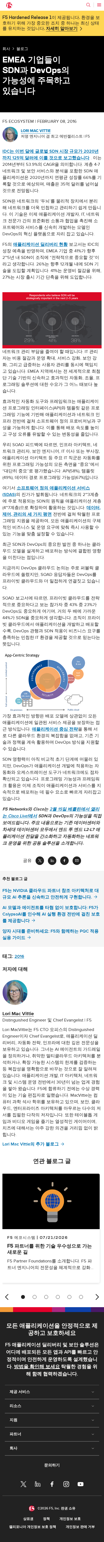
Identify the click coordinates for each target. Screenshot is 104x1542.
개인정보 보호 (70, 1519)
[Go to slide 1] (23, 1297)
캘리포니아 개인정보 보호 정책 (32, 1527)
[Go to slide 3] (46, 1297)
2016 (19, 956)
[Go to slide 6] (81, 1297)
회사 (6, 48)
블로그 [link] (22, 48)
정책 (46, 1519)
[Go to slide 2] (35, 1297)
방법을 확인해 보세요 (37, 1367)
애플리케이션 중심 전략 (55, 729)
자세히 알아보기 (62, 28)
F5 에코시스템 (21, 1237)
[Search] (88, 4)
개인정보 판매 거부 (80, 1527)
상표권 (28, 1519)
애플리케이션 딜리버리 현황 (40, 244)
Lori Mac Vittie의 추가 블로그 (30, 1144)
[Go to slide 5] (69, 1297)
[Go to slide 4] (58, 1297)
